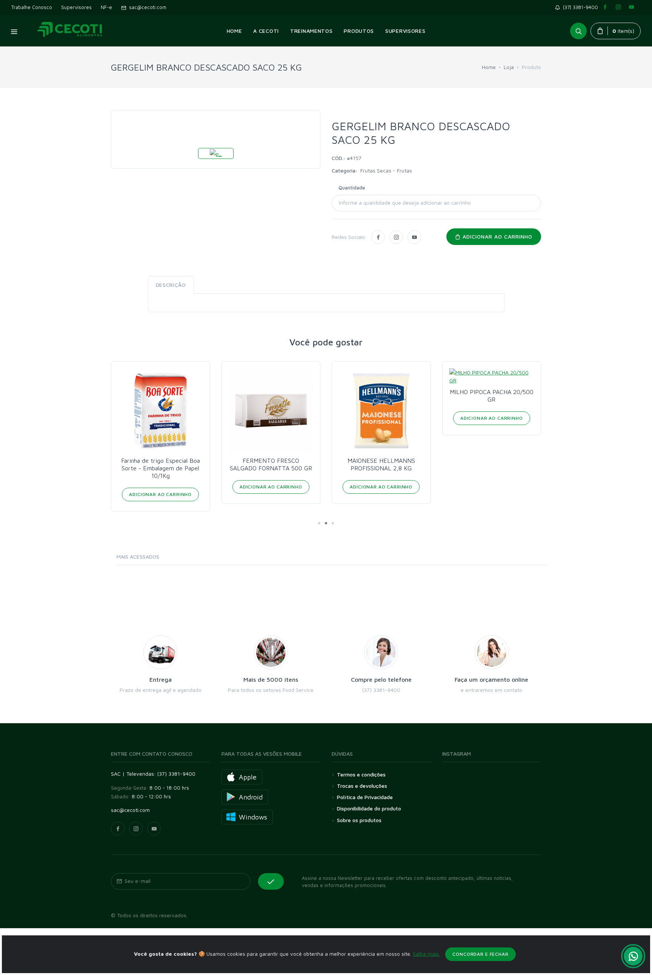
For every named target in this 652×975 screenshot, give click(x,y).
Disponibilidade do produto (369, 808)
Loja (509, 67)
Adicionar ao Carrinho (160, 494)
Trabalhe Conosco (31, 7)
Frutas (404, 170)
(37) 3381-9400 (580, 7)
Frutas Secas (376, 170)
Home (489, 67)
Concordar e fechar (480, 954)
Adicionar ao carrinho (496, 236)
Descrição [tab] (171, 285)
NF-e (106, 7)
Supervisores (76, 7)
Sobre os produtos (359, 820)
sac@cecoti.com (146, 7)
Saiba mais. (426, 953)
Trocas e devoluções (362, 785)
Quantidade (351, 188)
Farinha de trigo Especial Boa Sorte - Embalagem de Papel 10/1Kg (160, 468)
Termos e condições (361, 774)
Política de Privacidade (365, 797)
